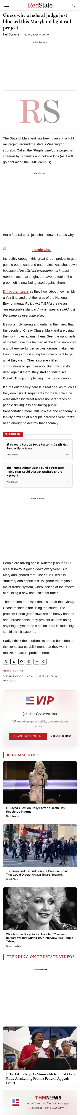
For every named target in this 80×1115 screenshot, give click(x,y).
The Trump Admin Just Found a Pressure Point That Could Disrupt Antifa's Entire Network (37, 872)
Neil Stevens (11, 34)
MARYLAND (10, 680)
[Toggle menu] (6, 5)
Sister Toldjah (13, 946)
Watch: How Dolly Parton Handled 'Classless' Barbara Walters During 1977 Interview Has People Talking (39, 937)
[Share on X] (6, 661)
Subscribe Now (61, 736)
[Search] (73, 5)
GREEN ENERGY (47, 676)
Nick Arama (12, 816)
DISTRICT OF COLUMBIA (18, 676)
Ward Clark (12, 879)
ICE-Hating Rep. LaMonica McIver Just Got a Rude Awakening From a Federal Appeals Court (40, 1078)
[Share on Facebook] (21, 661)
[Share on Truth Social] (13, 661)
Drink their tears (16, 291)
